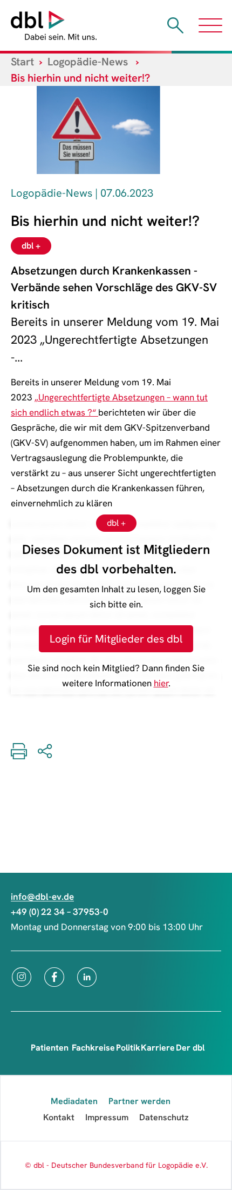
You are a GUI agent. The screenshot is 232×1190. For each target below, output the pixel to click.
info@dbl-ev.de (42, 896)
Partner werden (139, 1101)
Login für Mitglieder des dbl (116, 639)
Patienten (50, 1047)
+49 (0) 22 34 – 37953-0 (59, 912)
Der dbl (190, 1047)
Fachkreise (93, 1047)
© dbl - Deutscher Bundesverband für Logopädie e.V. (116, 1165)
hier (161, 683)
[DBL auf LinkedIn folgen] (87, 977)
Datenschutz (164, 1117)
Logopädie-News (87, 62)
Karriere (158, 1047)
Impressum (106, 1117)
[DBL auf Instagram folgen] (21, 977)
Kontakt (58, 1117)
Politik (128, 1047)
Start (22, 62)
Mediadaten (74, 1101)
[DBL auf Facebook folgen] (54, 977)
